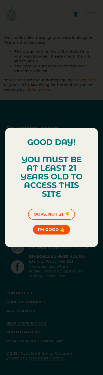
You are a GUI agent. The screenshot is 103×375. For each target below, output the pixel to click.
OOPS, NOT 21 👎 (52, 214)
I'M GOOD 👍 (51, 229)
